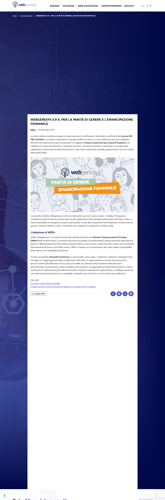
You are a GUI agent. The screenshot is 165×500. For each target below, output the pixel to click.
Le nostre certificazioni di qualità (45, 283)
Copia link (39, 293)
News (33, 129)
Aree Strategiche (88, 5)
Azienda (54, 5)
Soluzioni (68, 5)
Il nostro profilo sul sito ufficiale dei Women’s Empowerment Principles (63, 286)
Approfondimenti (111, 5)
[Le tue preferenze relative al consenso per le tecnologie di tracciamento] (4, 495)
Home (15, 16)
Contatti (129, 5)
